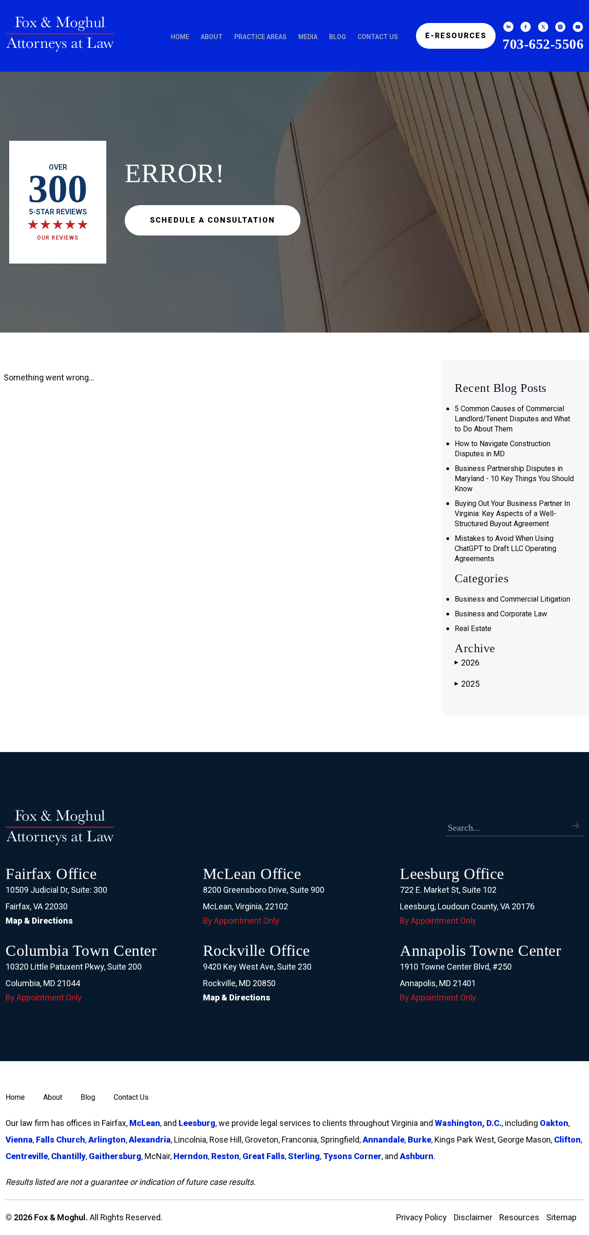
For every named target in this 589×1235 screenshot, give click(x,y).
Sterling (304, 1156)
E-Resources (455, 35)
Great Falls (264, 1156)
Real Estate (473, 628)
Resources (519, 1217)
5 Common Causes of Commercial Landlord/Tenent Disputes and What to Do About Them (512, 418)
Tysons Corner (352, 1156)
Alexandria (150, 1139)
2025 (467, 684)
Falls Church (60, 1139)
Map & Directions (39, 920)
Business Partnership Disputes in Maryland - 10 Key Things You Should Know (514, 478)
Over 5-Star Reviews (58, 202)
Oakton (554, 1123)
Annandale (383, 1139)
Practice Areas (260, 36)
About (212, 36)
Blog (337, 36)
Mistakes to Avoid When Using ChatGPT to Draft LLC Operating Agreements (505, 548)
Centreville (27, 1156)
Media (308, 36)
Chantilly (68, 1156)
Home (180, 36)
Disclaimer (473, 1217)
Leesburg (197, 1123)
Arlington (107, 1139)
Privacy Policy (421, 1217)
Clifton (567, 1139)
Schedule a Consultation (212, 220)
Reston (225, 1156)
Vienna (19, 1139)
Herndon (190, 1156)
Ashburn (416, 1156)
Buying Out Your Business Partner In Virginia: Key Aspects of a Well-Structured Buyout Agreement (512, 513)
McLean (144, 1123)
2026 (467, 662)
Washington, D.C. (468, 1123)
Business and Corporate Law (501, 613)
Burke (419, 1139)
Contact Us (378, 36)
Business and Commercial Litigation (512, 599)
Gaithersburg (115, 1156)
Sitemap (561, 1217)
